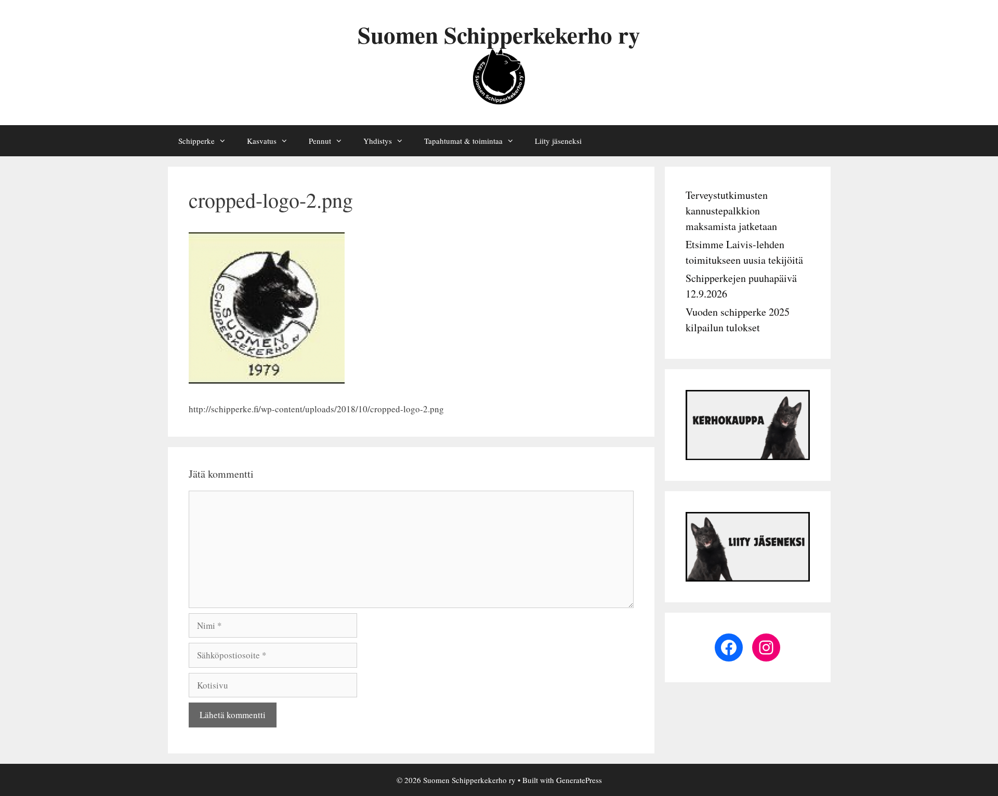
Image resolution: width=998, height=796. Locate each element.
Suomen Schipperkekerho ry (499, 34)
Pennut (320, 141)
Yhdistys (377, 141)
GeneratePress (579, 780)
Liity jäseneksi (558, 141)
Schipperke (196, 141)
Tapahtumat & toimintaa (463, 141)
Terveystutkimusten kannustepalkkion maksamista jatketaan (731, 210)
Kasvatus (262, 141)
